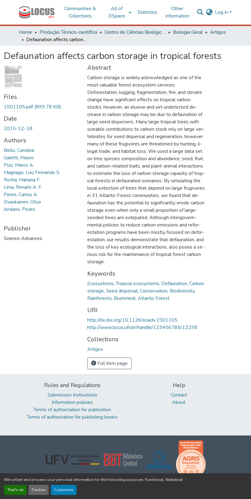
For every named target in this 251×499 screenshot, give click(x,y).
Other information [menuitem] (177, 12)
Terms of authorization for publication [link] (72, 409)
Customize (63, 490)
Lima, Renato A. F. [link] (23, 187)
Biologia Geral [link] (188, 32)
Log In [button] (222, 12)
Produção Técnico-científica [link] (68, 32)
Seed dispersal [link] (122, 291)
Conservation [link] (153, 291)
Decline (38, 490)
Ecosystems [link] (100, 283)
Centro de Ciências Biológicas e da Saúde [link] (135, 32)
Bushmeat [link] (125, 298)
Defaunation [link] (174, 283)
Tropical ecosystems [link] (137, 283)
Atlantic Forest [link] (154, 298)
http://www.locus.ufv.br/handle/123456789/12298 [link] (142, 327)
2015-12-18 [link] (18, 128)
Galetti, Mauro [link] (19, 157)
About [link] (178, 402)
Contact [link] (179, 395)
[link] (42, 106)
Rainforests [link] (99, 298)
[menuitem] (118, 12)
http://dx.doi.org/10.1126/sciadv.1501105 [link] (132, 320)
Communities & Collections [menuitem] (80, 12)
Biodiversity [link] (182, 291)
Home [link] (25, 32)
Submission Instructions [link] (72, 395)
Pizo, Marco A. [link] (19, 165)
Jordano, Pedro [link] (19, 209)
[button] (36, 12)
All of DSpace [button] (116, 12)
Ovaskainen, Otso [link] (22, 202)
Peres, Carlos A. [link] (21, 194)
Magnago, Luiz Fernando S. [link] (32, 172)
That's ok (15, 490)
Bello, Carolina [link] (19, 150)
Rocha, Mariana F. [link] (22, 179)
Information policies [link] (72, 402)
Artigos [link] (218, 32)
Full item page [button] (112, 363)
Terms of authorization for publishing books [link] (72, 417)
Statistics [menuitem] (147, 12)
